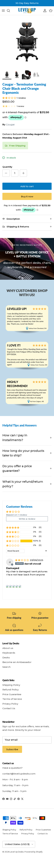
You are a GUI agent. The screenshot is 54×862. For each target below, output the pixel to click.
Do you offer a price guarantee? (17, 468)
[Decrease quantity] (6, 173)
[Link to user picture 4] (17, 586)
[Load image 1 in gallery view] (27, 42)
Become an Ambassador (17, 662)
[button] (9, 97)
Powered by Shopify (33, 852)
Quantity (7, 166)
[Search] (10, 10)
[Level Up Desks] (27, 11)
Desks (6, 657)
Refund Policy (10, 689)
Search (6, 666)
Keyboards (8, 652)
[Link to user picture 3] (13, 586)
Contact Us (8, 708)
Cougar (10, 124)
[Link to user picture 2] (10, 586)
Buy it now (27, 196)
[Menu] (3, 10)
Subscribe (12, 749)
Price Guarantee (11, 694)
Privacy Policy (10, 703)
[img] (22, 560)
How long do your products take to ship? (23, 453)
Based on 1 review (16, 514)
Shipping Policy (11, 685)
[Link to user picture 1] (7, 586)
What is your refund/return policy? (22, 484)
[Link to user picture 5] (20, 586)
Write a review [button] (27, 518)
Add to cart (27, 186)
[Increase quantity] (23, 173)
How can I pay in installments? (14, 437)
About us (7, 648)
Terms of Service (12, 699)
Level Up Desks (17, 852)
